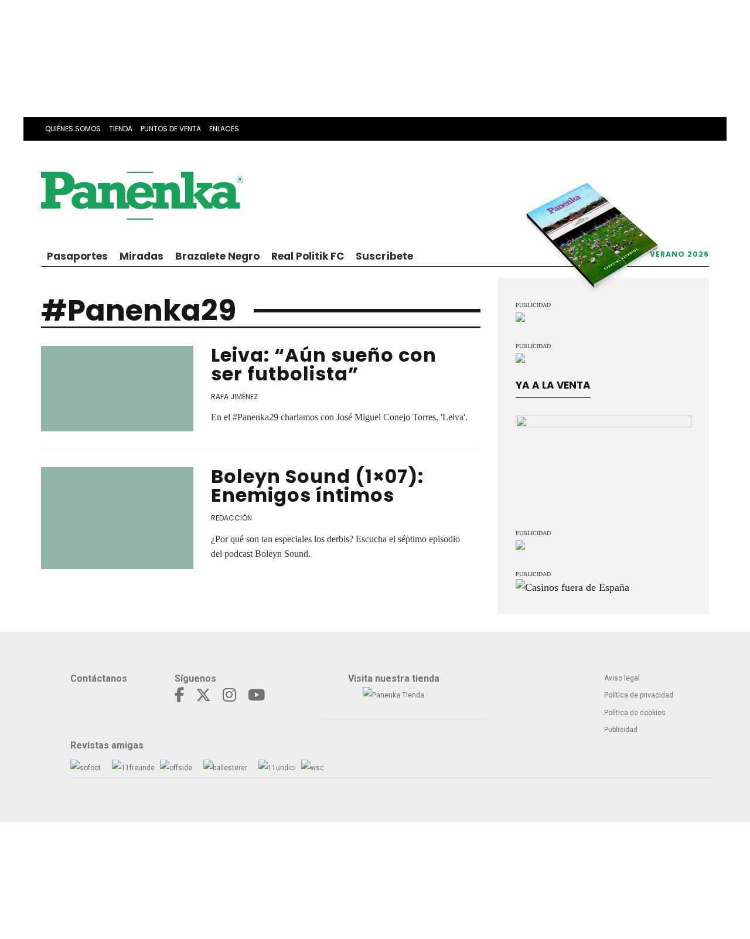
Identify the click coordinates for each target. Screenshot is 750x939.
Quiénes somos (73, 129)
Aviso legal (622, 678)
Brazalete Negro (217, 256)
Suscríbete (384, 256)
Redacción (231, 518)
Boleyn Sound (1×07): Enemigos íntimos (317, 485)
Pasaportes (77, 256)
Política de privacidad (638, 695)
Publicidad (621, 730)
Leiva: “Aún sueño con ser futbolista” (324, 364)
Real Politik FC (307, 256)
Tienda (120, 129)
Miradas (141, 256)
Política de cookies (635, 713)
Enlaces (224, 129)
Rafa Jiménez (234, 397)
